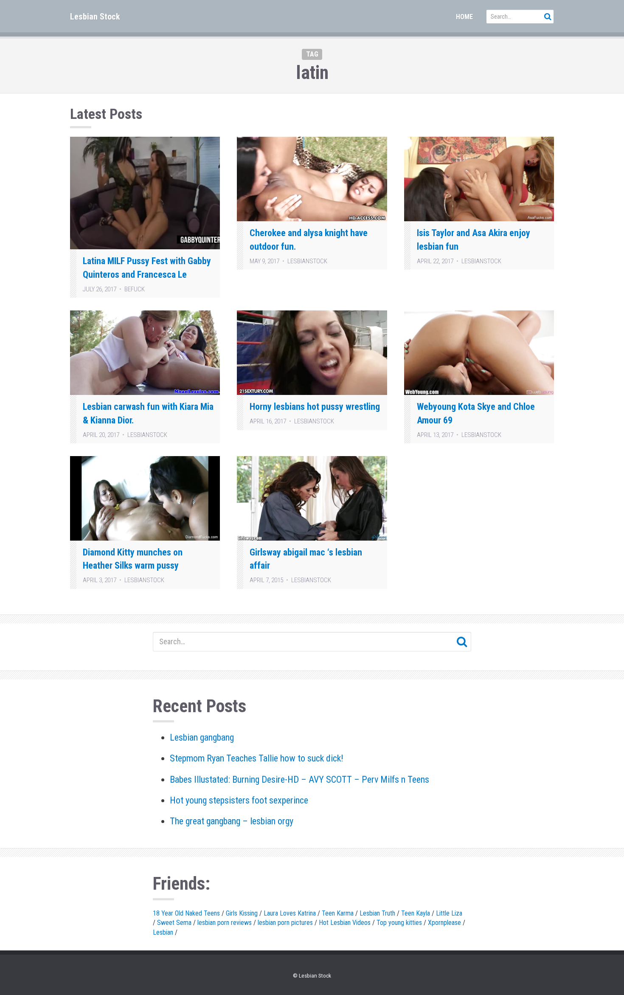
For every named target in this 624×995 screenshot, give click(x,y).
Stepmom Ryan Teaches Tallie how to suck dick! (256, 758)
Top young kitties (399, 923)
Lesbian (163, 932)
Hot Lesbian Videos (345, 923)
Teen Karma (338, 913)
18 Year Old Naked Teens (186, 913)
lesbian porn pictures (285, 923)
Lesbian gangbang (202, 737)
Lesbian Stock (95, 16)
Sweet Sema (174, 923)
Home (464, 17)
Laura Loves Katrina (290, 913)
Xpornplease (444, 923)
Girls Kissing (242, 913)
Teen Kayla (415, 913)
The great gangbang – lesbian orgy (231, 821)
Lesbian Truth (377, 913)
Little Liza (449, 913)
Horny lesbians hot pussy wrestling (315, 406)
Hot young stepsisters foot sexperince (239, 800)
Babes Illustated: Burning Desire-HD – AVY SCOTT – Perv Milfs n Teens (299, 779)
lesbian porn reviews (224, 923)
